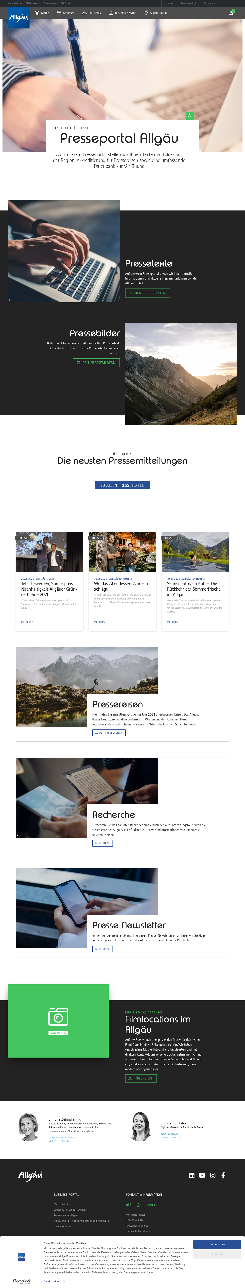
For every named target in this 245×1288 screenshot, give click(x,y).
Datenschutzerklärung (139, 1231)
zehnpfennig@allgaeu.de (61, 1137)
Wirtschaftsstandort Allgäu (70, 1209)
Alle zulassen (217, 1244)
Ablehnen (217, 1254)
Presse (83, 128)
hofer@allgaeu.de (169, 1133)
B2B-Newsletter (135, 1220)
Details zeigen (52, 1281)
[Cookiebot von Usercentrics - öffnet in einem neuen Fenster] (21, 1281)
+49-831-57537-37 (58, 1141)
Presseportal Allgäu (137, 1225)
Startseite (62, 128)
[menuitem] (42, 13)
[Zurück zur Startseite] (19, 17)
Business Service (63, 1226)
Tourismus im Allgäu (66, 1215)
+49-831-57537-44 (170, 1137)
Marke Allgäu (61, 1204)
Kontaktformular (135, 1214)
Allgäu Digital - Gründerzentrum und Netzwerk (81, 1220)
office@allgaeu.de (142, 1204)
